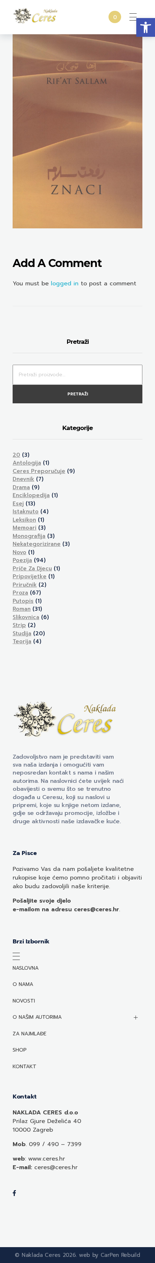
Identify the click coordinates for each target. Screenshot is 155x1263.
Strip (19, 625)
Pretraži (77, 394)
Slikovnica (26, 617)
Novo (19, 552)
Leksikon (24, 520)
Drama (21, 487)
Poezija (22, 560)
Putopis (23, 601)
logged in (66, 283)
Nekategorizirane (37, 544)
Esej (18, 504)
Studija (22, 633)
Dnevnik (23, 479)
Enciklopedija (31, 495)
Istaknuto (26, 512)
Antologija (27, 463)
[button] (145, 27)
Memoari (24, 528)
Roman (22, 609)
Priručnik (25, 585)
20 (16, 455)
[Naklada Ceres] (36, 16)
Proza (20, 593)
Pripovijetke (29, 576)
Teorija (22, 641)
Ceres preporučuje (39, 471)
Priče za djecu (32, 569)
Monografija (29, 536)
